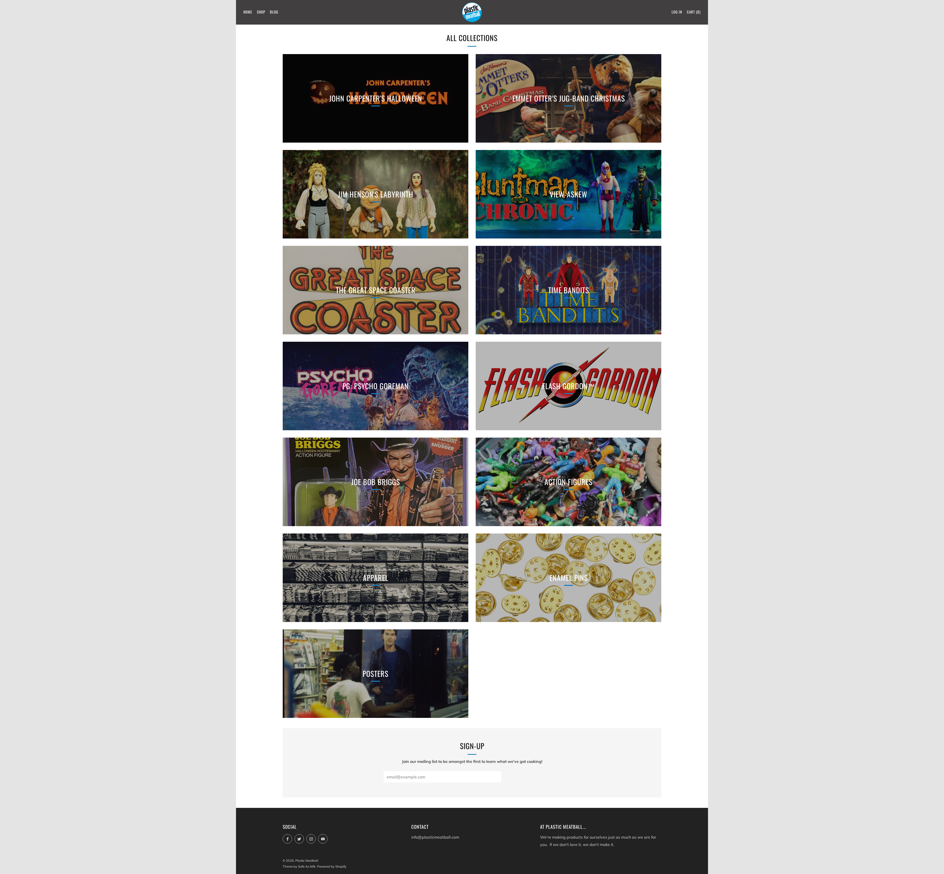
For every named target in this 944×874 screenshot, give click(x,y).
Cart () (694, 12)
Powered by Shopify (331, 866)
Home (247, 12)
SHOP (261, 12)
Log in (677, 12)
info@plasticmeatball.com (435, 837)
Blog (274, 12)
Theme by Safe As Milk (299, 866)
